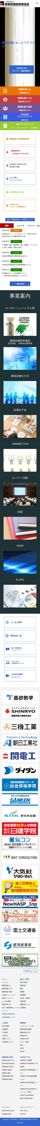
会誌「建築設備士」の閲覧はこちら (20, 219)
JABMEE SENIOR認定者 (27, 1095)
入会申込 (5, 1035)
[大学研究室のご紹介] (20, 197)
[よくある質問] (20, 627)
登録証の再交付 (7, 1070)
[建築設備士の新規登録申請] (20, 143)
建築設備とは (6, 985)
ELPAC (22, 1051)
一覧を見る (20, 284)
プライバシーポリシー (26, 1107)
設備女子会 (23, 1035)
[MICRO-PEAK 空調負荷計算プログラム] (20, 667)
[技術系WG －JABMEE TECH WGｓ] (20, 157)
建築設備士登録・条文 (8, 1060)
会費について (6, 1038)
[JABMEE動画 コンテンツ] (20, 680)
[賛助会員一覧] (20, 640)
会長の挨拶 (23, 982)
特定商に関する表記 (8, 1110)
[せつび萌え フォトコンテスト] (20, 183)
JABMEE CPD (24, 1038)
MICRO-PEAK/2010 (8, 1014)
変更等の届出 (6, 1073)
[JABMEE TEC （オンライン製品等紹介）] (20, 210)
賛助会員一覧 (6, 1004)
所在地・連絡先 (25, 998)
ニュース (20, 226)
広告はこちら (31, 971)
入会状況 (5, 1032)
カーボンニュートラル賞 (27, 1026)
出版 (21, 1045)
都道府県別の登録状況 (8, 1063)
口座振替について (8, 1042)
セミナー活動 (24, 1042)
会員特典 (5, 1029)
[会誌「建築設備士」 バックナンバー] (20, 654)
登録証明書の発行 (8, 1076)
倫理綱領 (23, 995)
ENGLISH (23, 1114)
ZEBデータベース (7, 998)
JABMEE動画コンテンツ (9, 1017)
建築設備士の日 (25, 1032)
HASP (22, 1048)
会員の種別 (5, 1026)
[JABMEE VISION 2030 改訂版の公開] (20, 170)
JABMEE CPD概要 (26, 1060)
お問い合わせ (24, 1110)
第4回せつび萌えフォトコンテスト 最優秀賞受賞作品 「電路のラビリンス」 (21, 70)
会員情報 (23, 1001)
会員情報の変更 (6, 1114)
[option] (20, 46)
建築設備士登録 (7, 992)
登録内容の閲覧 (7, 1079)
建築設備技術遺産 (25, 1029)
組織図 (22, 992)
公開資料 (23, 1007)
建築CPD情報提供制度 (26, 1098)
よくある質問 (6, 1001)
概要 (21, 988)
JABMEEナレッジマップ (9, 995)
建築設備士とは (7, 988)
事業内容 (23, 985)
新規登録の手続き (8, 1066)
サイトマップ (6, 1107)
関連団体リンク (25, 1004)
